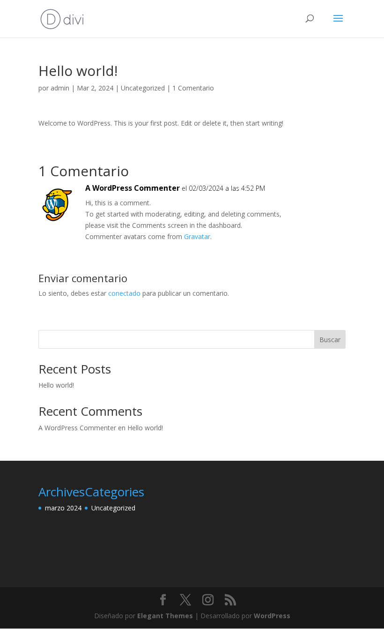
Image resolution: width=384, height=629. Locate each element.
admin (60, 87)
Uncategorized (143, 87)
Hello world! (56, 385)
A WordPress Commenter (132, 188)
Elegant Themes (165, 615)
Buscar (329, 339)
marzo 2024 (63, 507)
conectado (124, 293)
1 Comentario (193, 87)
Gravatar (197, 236)
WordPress (272, 615)
